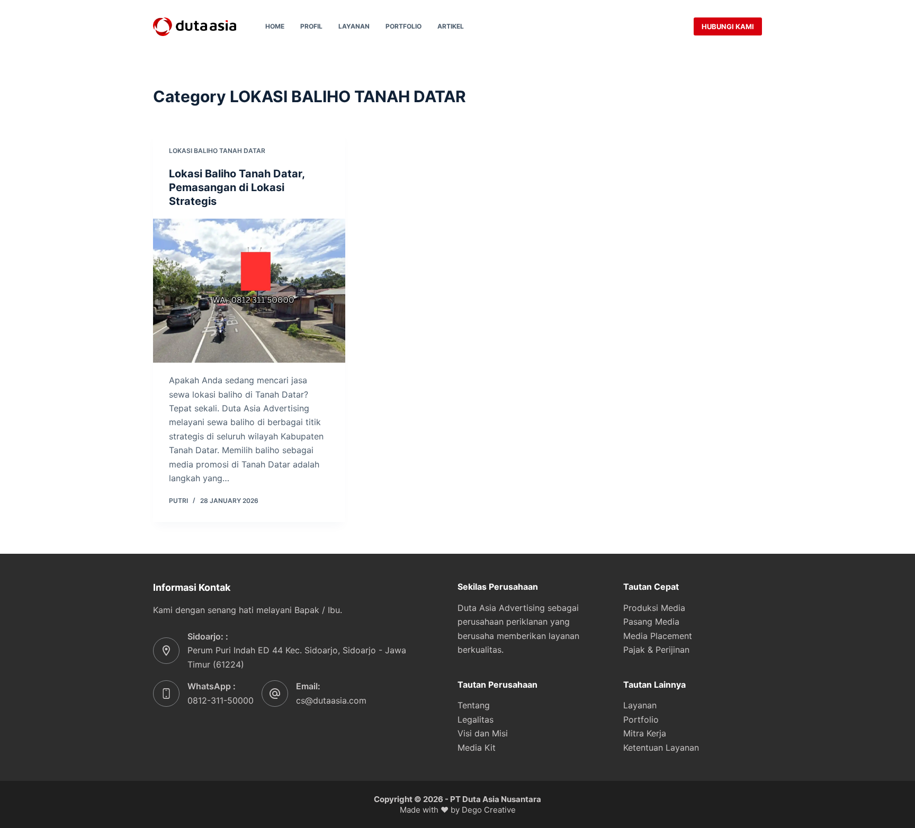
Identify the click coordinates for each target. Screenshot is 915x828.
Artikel (450, 26)
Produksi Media (654, 607)
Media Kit (476, 747)
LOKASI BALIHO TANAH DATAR (217, 151)
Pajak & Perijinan (656, 649)
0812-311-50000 (220, 700)
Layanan (354, 26)
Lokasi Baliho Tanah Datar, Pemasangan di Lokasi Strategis (236, 187)
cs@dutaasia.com (331, 700)
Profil (311, 26)
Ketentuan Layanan (661, 747)
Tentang (473, 705)
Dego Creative (489, 810)
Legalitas (475, 719)
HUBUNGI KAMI (728, 26)
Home (274, 26)
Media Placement (657, 636)
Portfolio (403, 26)
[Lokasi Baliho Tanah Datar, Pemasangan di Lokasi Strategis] (249, 291)
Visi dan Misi (482, 733)
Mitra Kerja (644, 733)
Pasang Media (651, 621)
